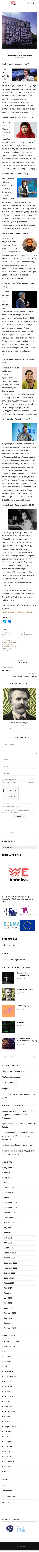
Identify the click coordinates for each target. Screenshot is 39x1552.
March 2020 (9, 1308)
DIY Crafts (8, 1361)
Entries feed (7, 1491)
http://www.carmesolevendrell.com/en (17, 612)
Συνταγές (7, 1467)
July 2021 (8, 1228)
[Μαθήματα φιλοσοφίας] (19, 704)
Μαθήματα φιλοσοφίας (19, 723)
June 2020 (8, 1293)
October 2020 (9, 1273)
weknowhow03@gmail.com (13, 960)
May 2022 (8, 1178)
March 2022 (9, 1188)
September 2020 (11, 1278)
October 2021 (9, 1213)
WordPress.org (8, 1502)
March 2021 (9, 1248)
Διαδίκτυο (8, 1386)
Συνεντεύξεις (9, 1462)
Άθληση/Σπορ (9, 1381)
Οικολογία (8, 1421)
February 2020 (10, 1313)
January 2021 (9, 1258)
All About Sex (9, 1346)
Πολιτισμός (8, 1431)
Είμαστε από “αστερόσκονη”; (23, 974)
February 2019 (10, 1328)
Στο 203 (22, 632)
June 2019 (8, 1323)
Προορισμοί (8, 1441)
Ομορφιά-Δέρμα (10, 1426)
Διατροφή (8, 1391)
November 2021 (10, 1208)
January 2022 (9, 1198)
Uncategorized (10, 1376)
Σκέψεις (20, 52)
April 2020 (8, 1303)
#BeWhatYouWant (11, 1341)
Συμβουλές (8, 1457)
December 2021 (10, 1203)
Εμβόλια (7, 1401)
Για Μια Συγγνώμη (23, 1006)
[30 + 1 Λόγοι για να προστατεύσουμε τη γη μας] (8, 1044)
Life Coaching (9, 1371)
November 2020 (10, 1268)
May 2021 (8, 1238)
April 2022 (8, 1183)
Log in (4, 1485)
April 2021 (8, 1243)
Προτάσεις (8, 1446)
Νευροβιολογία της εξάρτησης (22, 1145)
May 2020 (8, 1298)
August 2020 (9, 1283)
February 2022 (10, 1193)
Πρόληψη (8, 1436)
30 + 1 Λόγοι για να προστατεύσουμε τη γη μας (27, 1040)
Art (5, 1351)
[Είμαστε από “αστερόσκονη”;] (8, 978)
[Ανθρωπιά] (8, 1027)
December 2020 (10, 1263)
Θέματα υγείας (10, 1411)
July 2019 (8, 1318)
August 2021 (9, 1223)
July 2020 (8, 1288)
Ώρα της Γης (6, 632)
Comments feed (8, 1497)
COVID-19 (8, 1356)
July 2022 (8, 1168)
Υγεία (6, 1472)
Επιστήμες (8, 1406)
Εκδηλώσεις (9, 1396)
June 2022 (8, 1173)
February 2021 (10, 1253)
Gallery (7, 1366)
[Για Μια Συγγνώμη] (8, 1011)
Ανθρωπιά (20, 1022)
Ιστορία (7, 1416)
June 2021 (8, 1233)
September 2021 (11, 1218)
